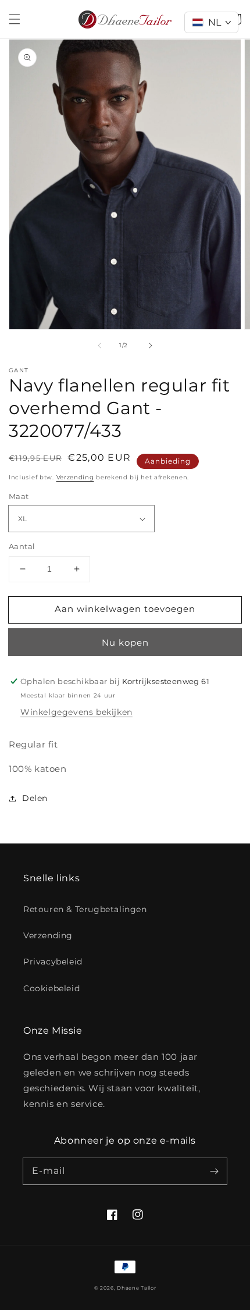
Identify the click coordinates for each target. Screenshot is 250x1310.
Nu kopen (125, 642)
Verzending (75, 477)
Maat (19, 496)
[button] (14, 19)
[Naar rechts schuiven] (150, 345)
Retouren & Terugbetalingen (85, 909)
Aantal (22, 546)
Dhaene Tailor (136, 1288)
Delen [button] (35, 798)
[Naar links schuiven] (99, 345)
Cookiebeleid (51, 988)
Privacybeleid (53, 961)
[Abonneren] (214, 1171)
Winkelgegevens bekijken (76, 712)
